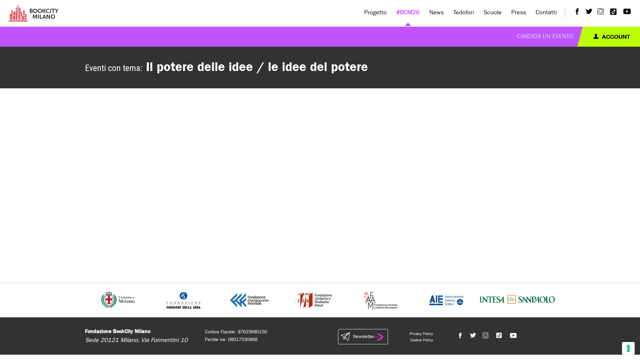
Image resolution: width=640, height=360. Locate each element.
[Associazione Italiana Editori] (446, 299)
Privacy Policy (421, 333)
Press (518, 12)
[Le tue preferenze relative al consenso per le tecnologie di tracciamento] (628, 348)
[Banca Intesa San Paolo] (517, 299)
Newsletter (363, 336)
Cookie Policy (421, 340)
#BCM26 (408, 12)
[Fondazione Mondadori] (380, 299)
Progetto (375, 12)
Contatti (546, 12)
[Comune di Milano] (118, 299)
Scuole (493, 12)
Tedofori (463, 12)
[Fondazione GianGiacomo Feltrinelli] (249, 299)
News (436, 12)
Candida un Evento (545, 36)
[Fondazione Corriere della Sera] (183, 299)
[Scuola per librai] (315, 299)
